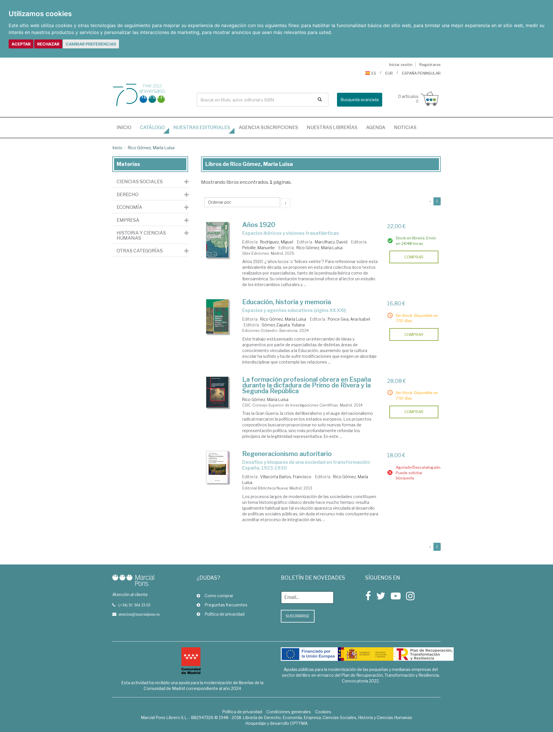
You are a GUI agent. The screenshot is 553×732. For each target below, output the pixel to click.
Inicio (126, 127)
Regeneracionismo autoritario (287, 453)
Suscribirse (298, 616)
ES (374, 73)
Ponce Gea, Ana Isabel (349, 319)
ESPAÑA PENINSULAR (421, 73)
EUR (389, 73)
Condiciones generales (288, 711)
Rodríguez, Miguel (276, 241)
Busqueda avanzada (359, 99)
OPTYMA (299, 723)
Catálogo (152, 127)
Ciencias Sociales (140, 181)
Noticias (405, 127)
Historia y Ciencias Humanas (141, 235)
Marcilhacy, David (331, 241)
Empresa (128, 220)
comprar (413, 257)
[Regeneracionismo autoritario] (217, 467)
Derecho (128, 194)
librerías (332, 127)
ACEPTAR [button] (21, 43)
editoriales (201, 127)
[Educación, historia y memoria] (217, 316)
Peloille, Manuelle (258, 247)
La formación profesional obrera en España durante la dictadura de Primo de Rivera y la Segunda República (306, 385)
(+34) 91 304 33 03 (134, 605)
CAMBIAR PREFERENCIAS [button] (91, 43)
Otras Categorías (140, 251)
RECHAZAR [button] (48, 43)
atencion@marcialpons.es (139, 614)
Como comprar (218, 595)
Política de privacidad (224, 614)
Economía (129, 207)
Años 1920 (258, 224)
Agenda (375, 127)
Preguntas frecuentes (225, 604)
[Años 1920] (217, 240)
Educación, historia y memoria (286, 302)
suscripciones (268, 127)
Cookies (323, 711)
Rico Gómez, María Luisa (151, 147)
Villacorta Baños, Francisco (285, 476)
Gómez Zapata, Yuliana (283, 324)
